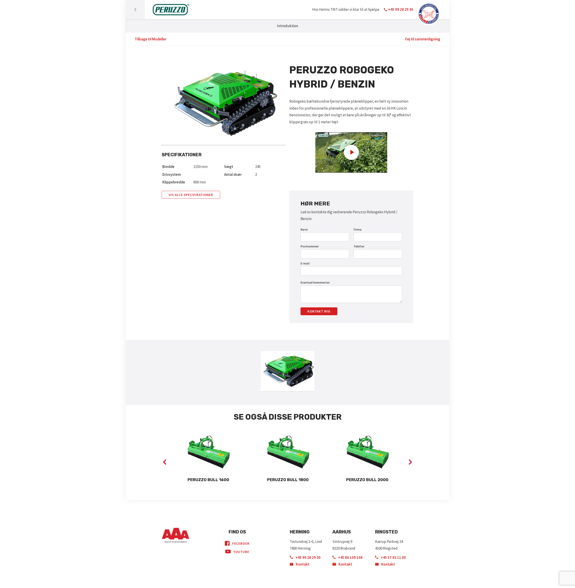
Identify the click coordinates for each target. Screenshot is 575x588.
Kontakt (302, 564)
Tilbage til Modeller (150, 39)
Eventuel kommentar (315, 282)
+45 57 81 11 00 (393, 557)
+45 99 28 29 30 (308, 557)
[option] (208, 458)
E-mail (305, 263)
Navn (304, 229)
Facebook (241, 543)
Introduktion (287, 25)
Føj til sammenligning (422, 39)
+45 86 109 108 (350, 557)
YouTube (241, 552)
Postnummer (310, 246)
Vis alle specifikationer (191, 195)
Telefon (359, 246)
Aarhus (341, 532)
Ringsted (386, 532)
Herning (300, 532)
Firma (358, 229)
